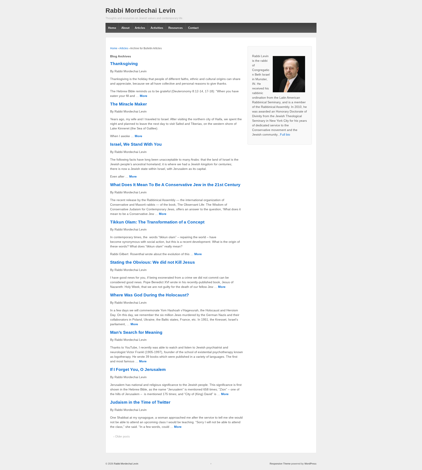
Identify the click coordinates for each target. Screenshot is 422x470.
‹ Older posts (121, 436)
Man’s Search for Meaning (136, 332)
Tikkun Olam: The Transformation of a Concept (157, 222)
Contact (193, 27)
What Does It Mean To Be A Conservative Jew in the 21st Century (175, 184)
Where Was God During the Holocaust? (149, 295)
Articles (140, 27)
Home (112, 27)
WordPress (310, 463)
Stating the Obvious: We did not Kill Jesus (152, 262)
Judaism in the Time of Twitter (140, 402)
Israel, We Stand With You (136, 144)
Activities (157, 27)
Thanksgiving (124, 63)
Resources (175, 27)
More (143, 96)
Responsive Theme (280, 463)
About (125, 27)
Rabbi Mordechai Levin (140, 10)
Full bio (285, 134)
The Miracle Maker (128, 104)
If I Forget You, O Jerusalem (138, 369)
